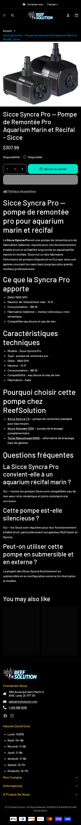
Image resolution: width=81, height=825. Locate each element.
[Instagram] (12, 716)
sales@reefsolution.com (23, 701)
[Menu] (4, 15)
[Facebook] (5, 716)
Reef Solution (18, 807)
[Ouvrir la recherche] (12, 15)
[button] (40, 180)
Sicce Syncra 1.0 (18, 419)
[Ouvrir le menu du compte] (68, 15)
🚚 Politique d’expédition (19, 191)
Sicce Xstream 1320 (21, 428)
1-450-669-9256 (18, 707)
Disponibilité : (12, 157)
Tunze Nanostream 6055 (24, 438)
